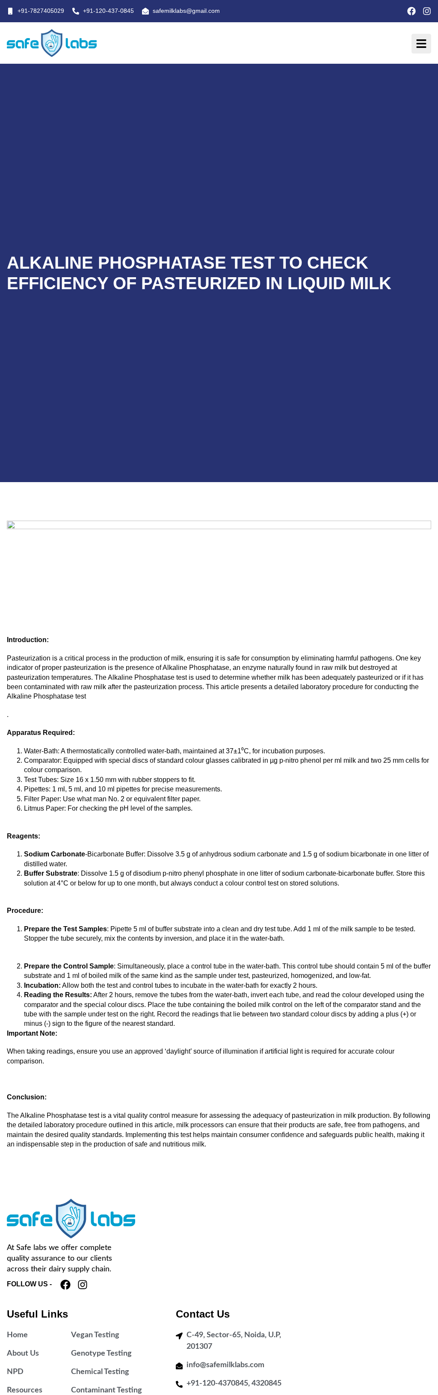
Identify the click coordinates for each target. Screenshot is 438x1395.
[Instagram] (427, 11)
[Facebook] (411, 11)
